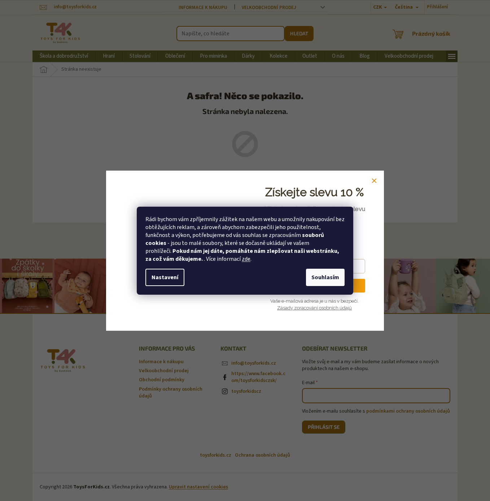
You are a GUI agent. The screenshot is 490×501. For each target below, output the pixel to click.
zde (246, 259)
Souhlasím (325, 277)
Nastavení (165, 277)
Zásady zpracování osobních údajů (314, 308)
